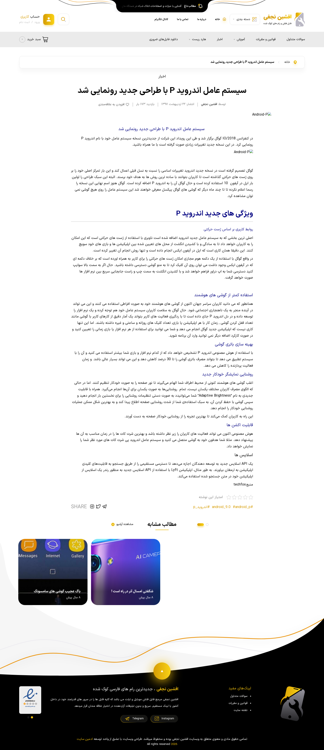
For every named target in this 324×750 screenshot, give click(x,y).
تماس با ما (182, 19)
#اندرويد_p (201, 507)
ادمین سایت (85, 739)
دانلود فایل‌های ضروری (163, 39)
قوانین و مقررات (266, 39)
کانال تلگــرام (161, 19)
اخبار (220, 39)
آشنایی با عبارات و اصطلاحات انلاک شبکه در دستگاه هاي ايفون (149, 6)
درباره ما (201, 19)
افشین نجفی (209, 104)
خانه (287, 62)
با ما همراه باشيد (146, 144)
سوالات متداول (296, 39)
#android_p (242, 507)
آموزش (241, 39)
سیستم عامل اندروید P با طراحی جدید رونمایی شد (242, 62)
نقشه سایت (241, 710)
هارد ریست (199, 39)
